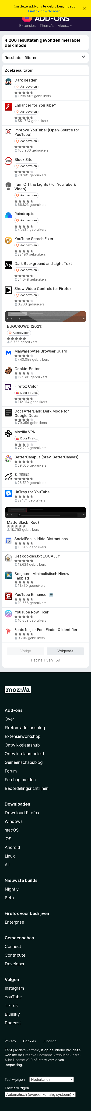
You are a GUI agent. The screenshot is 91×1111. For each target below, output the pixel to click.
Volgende (65, 651)
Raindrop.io (24, 214)
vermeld (33, 1050)
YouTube (13, 996)
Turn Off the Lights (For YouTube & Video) (45, 186)
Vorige (25, 651)
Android (12, 847)
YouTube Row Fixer (31, 612)
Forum (11, 771)
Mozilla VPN (24, 432)
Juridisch (49, 1041)
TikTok (11, 1005)
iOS (8, 838)
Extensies (27, 25)
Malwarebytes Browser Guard (40, 351)
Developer (14, 963)
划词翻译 (21, 474)
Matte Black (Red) (23, 522)
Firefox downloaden (44, 11)
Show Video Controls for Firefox (43, 288)
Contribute (15, 955)
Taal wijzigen (15, 1079)
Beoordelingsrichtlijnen (27, 788)
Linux (10, 856)
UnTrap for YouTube (32, 492)
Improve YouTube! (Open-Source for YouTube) (46, 132)
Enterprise (14, 922)
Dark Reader (25, 80)
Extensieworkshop (22, 736)
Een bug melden (20, 779)
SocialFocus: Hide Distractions (41, 539)
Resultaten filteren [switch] (21, 57)
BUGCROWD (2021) (24, 326)
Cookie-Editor (27, 369)
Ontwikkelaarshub (22, 745)
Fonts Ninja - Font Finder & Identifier (45, 630)
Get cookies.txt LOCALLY (37, 556)
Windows (14, 821)
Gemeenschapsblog (24, 762)
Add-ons (14, 710)
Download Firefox (22, 812)
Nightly (12, 889)
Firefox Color (26, 386)
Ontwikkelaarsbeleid (24, 753)
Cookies (29, 1041)
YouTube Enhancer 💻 (33, 594)
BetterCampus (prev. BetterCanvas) (46, 457)
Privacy (10, 1041)
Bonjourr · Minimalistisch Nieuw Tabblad (41, 576)
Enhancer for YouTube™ (35, 105)
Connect (13, 946)
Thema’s (46, 25)
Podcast (13, 1022)
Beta (9, 897)
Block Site (23, 159)
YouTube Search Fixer (33, 239)
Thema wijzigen (17, 1088)
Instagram (14, 988)
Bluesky (12, 1014)
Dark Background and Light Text (43, 263)
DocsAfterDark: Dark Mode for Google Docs (41, 413)
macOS (12, 830)
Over (9, 719)
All (7, 864)
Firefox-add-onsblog (25, 727)
